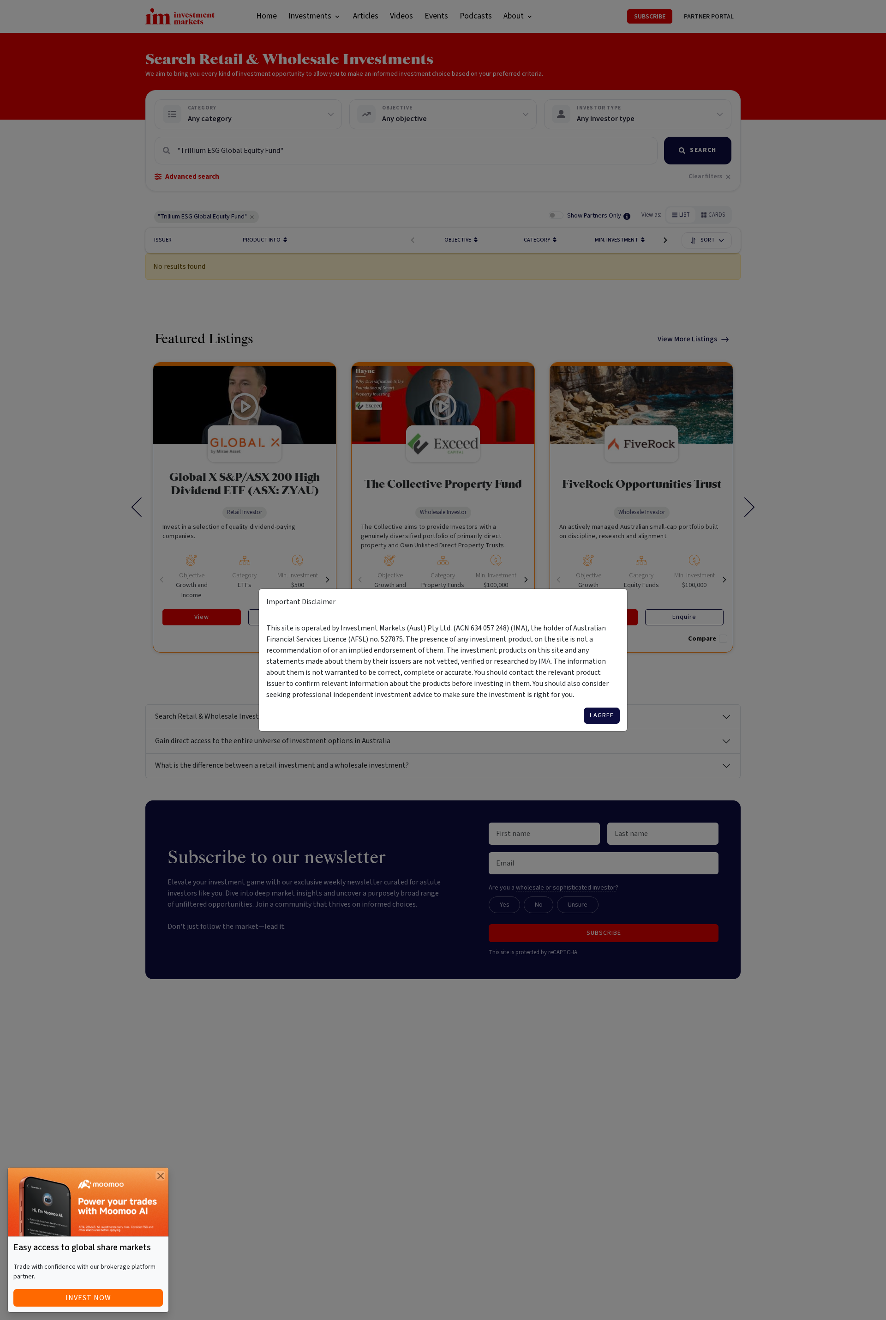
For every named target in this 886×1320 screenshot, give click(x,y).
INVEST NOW (88, 1298)
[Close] (160, 1176)
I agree (602, 715)
